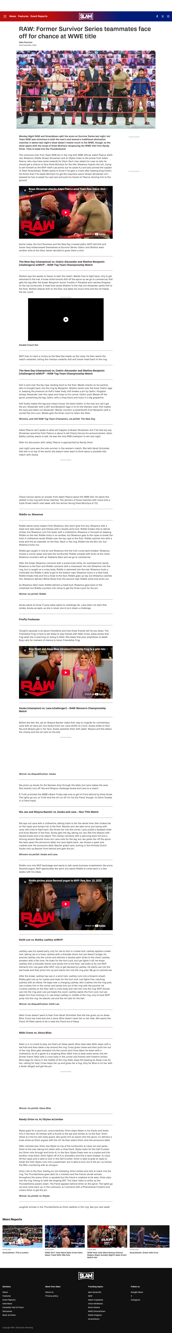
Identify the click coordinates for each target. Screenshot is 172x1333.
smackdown (93, 1319)
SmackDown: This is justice (15, 1253)
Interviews (7, 1304)
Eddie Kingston (95, 1315)
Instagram (135, 1300)
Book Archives (9, 1315)
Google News (137, 1292)
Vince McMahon (95, 1304)
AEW (90, 1296)
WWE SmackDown (96, 1311)
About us (49, 1292)
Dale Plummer (25, 42)
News (12, 16)
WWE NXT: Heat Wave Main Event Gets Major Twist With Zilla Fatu (63, 1254)
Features (23, 16)
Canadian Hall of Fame (13, 1307)
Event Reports (38, 16)
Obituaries (7, 1311)
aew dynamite (94, 1292)
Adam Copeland (95, 1300)
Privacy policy (51, 1296)
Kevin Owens (94, 1307)
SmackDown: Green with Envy (144, 1253)
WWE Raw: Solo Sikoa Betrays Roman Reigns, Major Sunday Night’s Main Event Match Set (107, 1255)
